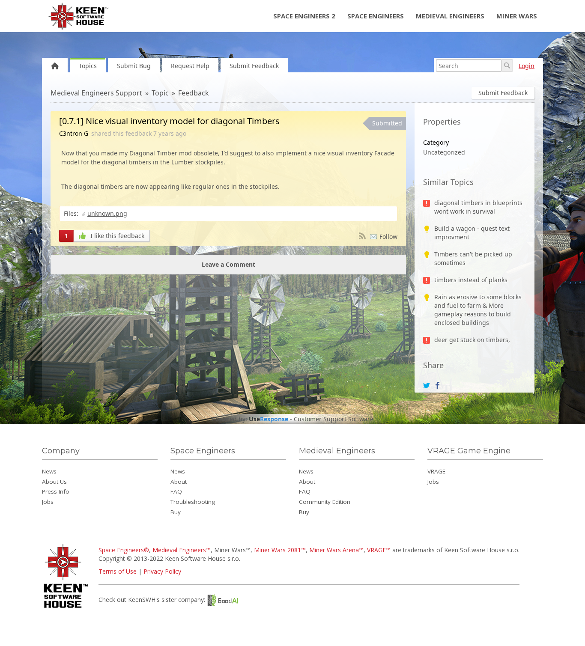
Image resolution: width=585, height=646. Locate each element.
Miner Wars (516, 16)
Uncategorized (444, 152)
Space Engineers (375, 16)
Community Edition (324, 502)
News (49, 471)
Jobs (48, 502)
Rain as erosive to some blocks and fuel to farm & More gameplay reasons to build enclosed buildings (478, 310)
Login (526, 66)
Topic (160, 93)
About (178, 481)
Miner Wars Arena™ (336, 550)
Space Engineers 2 (304, 16)
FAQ (176, 491)
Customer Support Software (333, 419)
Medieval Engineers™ (181, 550)
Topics (88, 66)
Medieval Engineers (450, 16)
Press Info (55, 491)
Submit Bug (134, 66)
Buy (175, 512)
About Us (54, 481)
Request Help (190, 66)
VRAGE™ (379, 550)
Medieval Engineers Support (96, 93)
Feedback (193, 93)
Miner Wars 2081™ (280, 550)
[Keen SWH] (67, 608)
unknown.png (107, 213)
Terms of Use (117, 571)
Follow (388, 236)
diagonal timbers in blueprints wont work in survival (478, 207)
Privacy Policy (162, 571)
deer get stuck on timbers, (472, 340)
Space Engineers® (123, 550)
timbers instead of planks (470, 280)
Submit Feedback (254, 66)
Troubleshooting (192, 502)
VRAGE (436, 471)
